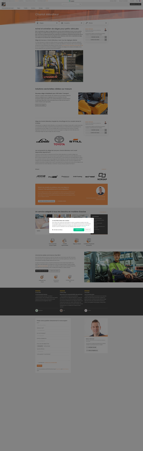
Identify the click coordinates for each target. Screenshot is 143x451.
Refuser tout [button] (88, 229)
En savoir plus (83, 226)
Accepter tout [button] (79, 229)
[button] (57, 229)
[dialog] (71, 225)
